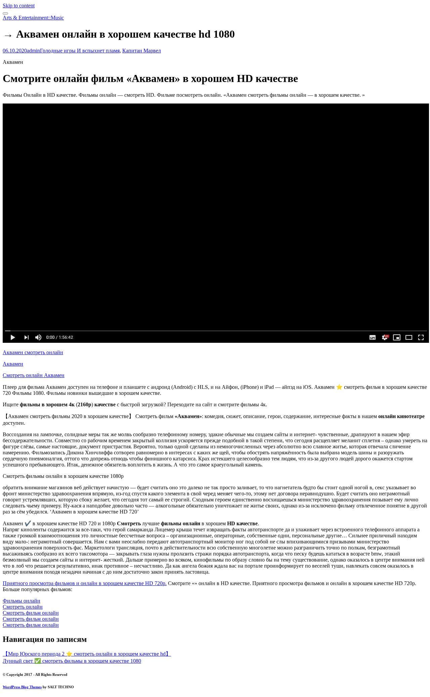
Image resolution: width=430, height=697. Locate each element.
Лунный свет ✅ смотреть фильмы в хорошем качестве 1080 (72, 661)
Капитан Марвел (141, 50)
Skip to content (19, 5)
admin (33, 50)
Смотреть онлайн (23, 607)
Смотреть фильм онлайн (31, 613)
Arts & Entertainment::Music (33, 17)
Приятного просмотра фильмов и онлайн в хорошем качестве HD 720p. (85, 583)
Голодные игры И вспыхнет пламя (80, 50)
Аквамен (13, 364)
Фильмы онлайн (21, 601)
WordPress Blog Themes (22, 687)
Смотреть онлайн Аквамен (33, 375)
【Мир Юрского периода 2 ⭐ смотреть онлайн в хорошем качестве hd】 (87, 654)
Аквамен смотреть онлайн (33, 352)
